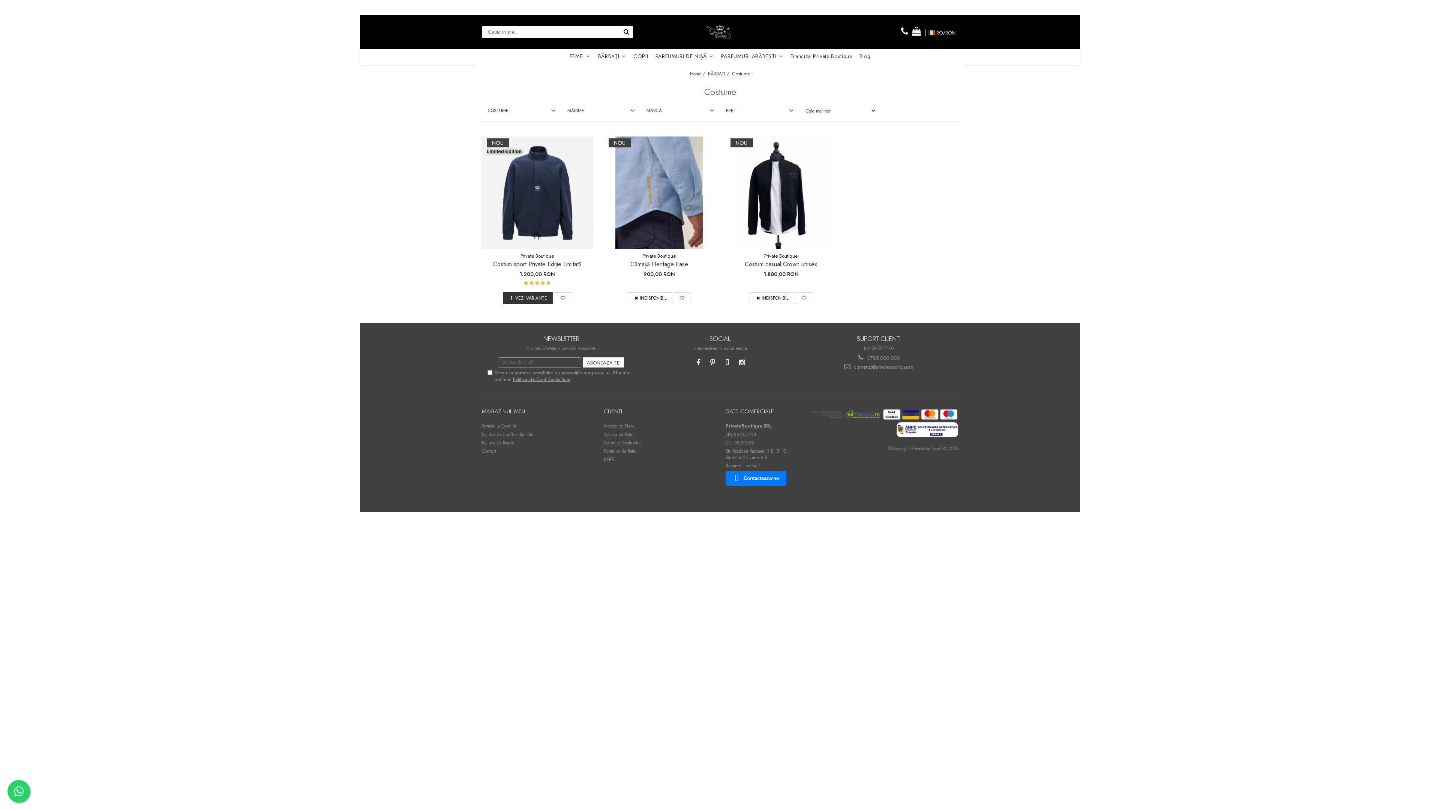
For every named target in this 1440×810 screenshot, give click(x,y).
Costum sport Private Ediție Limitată (537, 264)
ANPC (609, 459)
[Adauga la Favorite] (563, 298)
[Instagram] (741, 362)
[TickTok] (727, 362)
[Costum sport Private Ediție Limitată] (537, 192)
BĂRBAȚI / (719, 73)
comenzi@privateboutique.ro (882, 366)
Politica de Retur (619, 434)
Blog (865, 56)
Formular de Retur (620, 451)
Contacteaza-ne (761, 478)
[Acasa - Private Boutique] (720, 32)
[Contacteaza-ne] (904, 31)
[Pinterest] (712, 362)
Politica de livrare (498, 443)
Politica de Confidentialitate (541, 379)
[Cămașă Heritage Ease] (659, 192)
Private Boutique (537, 256)
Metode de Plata (619, 426)
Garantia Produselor (622, 443)
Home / (698, 73)
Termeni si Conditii (499, 426)
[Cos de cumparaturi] (916, 31)
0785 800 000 (883, 358)
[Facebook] (698, 362)
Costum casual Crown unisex (781, 264)
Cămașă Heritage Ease (659, 264)
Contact (489, 451)
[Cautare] (626, 32)
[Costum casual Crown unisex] (781, 192)
